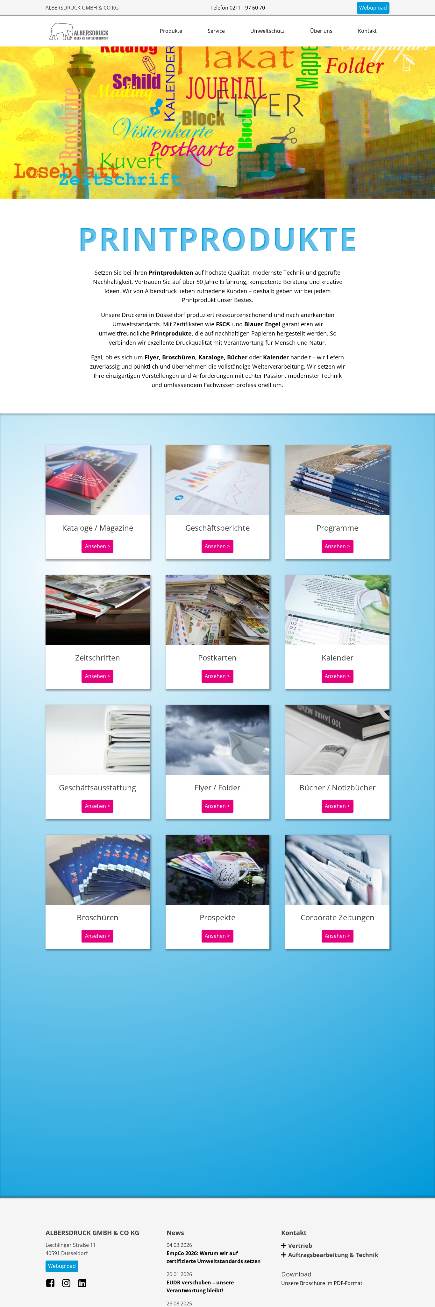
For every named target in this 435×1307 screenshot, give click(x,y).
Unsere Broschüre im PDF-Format (321, 1283)
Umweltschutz (267, 30)
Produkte (171, 30)
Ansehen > (97, 546)
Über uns (321, 30)
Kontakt (367, 30)
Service (216, 30)
